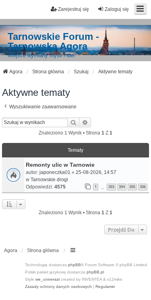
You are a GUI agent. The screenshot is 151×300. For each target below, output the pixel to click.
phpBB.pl (95, 272)
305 (132, 186)
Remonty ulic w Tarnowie (60, 164)
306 (143, 186)
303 (111, 186)
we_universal (47, 279)
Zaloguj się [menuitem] (117, 9)
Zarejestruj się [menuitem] (73, 9)
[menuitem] (58, 286)
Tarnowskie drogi (49, 179)
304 (122, 186)
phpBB (74, 265)
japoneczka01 (54, 172)
